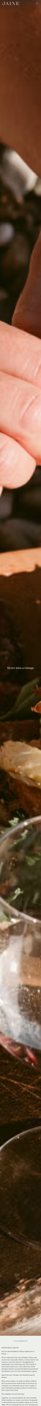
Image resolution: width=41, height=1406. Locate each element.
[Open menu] (37, 3)
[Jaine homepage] (10, 3)
